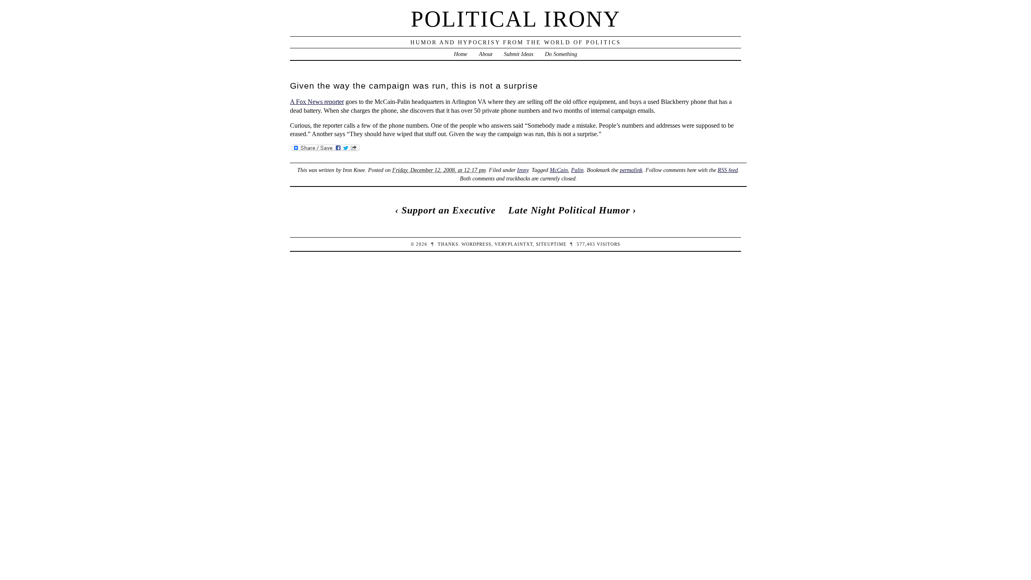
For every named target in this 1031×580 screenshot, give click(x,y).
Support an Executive (449, 210)
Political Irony (516, 18)
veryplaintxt (514, 244)
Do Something (561, 54)
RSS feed (728, 170)
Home (460, 54)
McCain (559, 170)
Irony (522, 170)
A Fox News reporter (317, 101)
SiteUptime (551, 244)
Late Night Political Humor (569, 210)
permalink (631, 170)
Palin (577, 170)
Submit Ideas (518, 54)
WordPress (476, 244)
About (486, 54)
